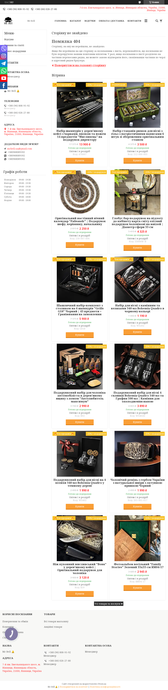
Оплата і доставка (111, 20)
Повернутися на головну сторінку (80, 65)
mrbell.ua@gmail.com (19, 148)
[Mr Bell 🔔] (13, 21)
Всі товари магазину (56, 621)
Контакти (134, 20)
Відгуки (89, 20)
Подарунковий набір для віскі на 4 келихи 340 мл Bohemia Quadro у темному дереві (79, 482)
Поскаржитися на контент (74, 686)
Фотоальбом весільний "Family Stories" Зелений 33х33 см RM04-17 (138, 566)
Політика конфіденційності (105, 686)
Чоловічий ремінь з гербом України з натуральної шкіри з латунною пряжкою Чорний (137, 482)
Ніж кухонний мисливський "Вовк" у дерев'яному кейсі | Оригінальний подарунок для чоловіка (79, 569)
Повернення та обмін (15, 621)
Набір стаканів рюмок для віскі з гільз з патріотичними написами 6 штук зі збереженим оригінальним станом (137, 135)
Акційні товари (53, 626)
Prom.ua (102, 683)
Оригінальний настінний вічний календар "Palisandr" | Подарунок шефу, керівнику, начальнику (80, 221)
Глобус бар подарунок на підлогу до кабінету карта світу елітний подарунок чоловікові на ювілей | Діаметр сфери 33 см (137, 223)
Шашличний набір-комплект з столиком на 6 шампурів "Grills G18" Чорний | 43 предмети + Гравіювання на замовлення (80, 310)
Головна (60, 20)
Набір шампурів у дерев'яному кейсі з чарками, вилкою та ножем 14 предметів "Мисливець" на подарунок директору (79, 135)
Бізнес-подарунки (15, 51)
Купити (79, 160)
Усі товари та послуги (107, 603)
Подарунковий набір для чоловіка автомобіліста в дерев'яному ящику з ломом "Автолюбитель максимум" (80, 397)
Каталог (75, 20)
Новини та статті (14, 45)
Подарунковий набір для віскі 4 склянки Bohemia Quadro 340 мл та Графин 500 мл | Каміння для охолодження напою (137, 397)
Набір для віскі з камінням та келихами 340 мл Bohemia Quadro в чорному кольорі (137, 308)
